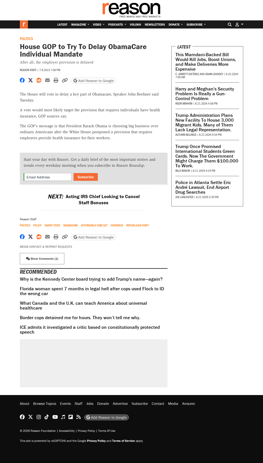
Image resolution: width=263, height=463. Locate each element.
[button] (239, 24)
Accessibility (67, 431)
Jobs (89, 403)
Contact (158, 403)
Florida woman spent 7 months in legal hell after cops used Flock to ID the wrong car (92, 291)
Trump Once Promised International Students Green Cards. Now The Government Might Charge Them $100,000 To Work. (206, 156)
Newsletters (155, 24)
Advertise (120, 403)
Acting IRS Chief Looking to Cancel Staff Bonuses (94, 199)
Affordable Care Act (94, 225)
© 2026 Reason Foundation (38, 431)
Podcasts (116, 24)
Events (65, 403)
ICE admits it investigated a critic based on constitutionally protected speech (90, 329)
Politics (26, 38)
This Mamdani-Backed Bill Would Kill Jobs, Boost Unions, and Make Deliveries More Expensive (205, 62)
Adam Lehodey (214, 74)
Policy (37, 225)
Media (173, 403)
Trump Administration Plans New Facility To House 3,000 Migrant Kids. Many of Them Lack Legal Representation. (204, 122)
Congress (117, 225)
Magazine (79, 24)
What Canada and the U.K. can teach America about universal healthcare (83, 305)
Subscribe (195, 24)
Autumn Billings (185, 134)
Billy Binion (182, 170)
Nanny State (52, 225)
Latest (62, 24)
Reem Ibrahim (183, 103)
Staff (78, 403)
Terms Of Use (106, 431)
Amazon (188, 403)
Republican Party (137, 225)
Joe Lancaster (184, 197)
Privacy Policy (86, 431)
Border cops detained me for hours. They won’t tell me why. (80, 318)
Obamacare (70, 225)
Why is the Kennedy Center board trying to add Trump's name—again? (91, 279)
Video (97, 24)
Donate (174, 24)
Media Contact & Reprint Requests (46, 247)
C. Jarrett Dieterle (187, 74)
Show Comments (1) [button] (44, 258)
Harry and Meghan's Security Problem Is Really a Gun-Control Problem (204, 93)
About (24, 403)
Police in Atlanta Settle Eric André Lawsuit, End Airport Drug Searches (203, 187)
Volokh (135, 24)
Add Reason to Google (95, 80)
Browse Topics (44, 403)
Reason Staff (28, 70)
